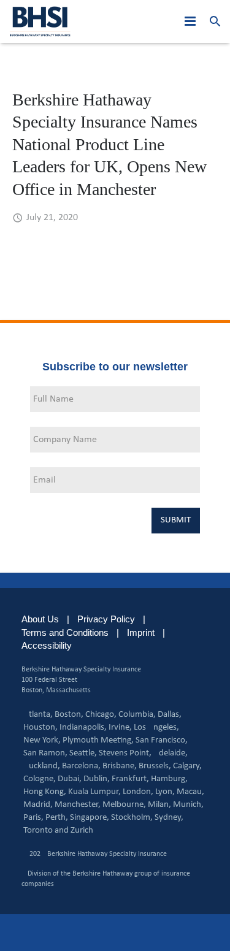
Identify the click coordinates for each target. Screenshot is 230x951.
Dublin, (96, 779)
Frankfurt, (130, 779)
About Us (40, 619)
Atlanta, (38, 714)
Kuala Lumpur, (94, 791)
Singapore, (89, 817)
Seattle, (83, 753)
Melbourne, (124, 804)
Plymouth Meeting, (98, 740)
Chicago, (101, 714)
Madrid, (38, 804)
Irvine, (120, 727)
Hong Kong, (44, 791)
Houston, (40, 727)
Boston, (69, 714)
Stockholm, (132, 817)
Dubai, (70, 779)
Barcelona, (81, 766)
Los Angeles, (156, 727)
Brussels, (155, 766)
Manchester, (78, 804)
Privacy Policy (106, 619)
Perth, (56, 817)
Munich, (188, 804)
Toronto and (46, 830)
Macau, (190, 791)
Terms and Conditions (65, 632)
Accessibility (46, 645)
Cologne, (39, 779)
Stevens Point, (125, 753)
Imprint (141, 632)
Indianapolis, (83, 727)
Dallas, (170, 714)
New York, (42, 740)
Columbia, (137, 714)
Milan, (159, 804)
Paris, (33, 817)
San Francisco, (162, 740)
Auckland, (41, 766)
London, (138, 791)
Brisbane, (119, 766)
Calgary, (187, 766)
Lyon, (165, 791)
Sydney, (169, 817)
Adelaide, (170, 753)
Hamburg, (169, 779)
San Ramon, (45, 753)
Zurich (82, 830)
